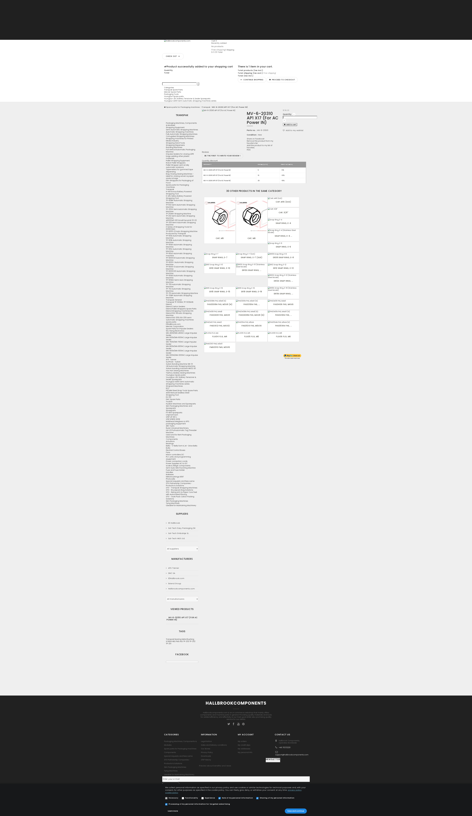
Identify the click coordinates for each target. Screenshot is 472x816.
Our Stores (205, 748)
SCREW (169, 641)
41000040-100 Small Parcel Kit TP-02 (181, 220)
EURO (166, 25)
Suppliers (182, 514)
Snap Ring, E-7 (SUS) (251, 257)
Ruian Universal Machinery (177, 428)
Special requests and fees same (180, 481)
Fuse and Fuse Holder (175, 470)
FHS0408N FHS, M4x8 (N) (252, 315)
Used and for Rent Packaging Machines (178, 435)
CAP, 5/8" (283, 212)
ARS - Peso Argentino (173, 10)
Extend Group (174, 583)
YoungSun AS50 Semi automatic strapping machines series (190, 101)
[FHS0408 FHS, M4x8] (220, 311)
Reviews (205, 152)
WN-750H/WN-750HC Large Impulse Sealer (181, 343)
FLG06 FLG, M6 (283, 336)
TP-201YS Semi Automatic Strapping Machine (181, 210)
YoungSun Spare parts (174, 96)
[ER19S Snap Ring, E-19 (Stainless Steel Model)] (283, 289)
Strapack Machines (174, 386)
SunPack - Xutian (173, 362)
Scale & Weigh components (178, 465)
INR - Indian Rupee (172, 32)
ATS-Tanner (173, 568)
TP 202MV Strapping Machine (178, 213)
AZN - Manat (169, 14)
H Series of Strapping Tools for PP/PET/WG (179, 228)
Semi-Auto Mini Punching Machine (181, 468)
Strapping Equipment (175, 127)
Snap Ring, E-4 (283, 223)
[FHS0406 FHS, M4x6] (283, 301)
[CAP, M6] (251, 216)
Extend (169, 304)
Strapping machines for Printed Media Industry (179, 139)
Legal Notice (206, 741)
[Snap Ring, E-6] (283, 243)
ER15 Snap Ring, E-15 (219, 291)
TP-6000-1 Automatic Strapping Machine (179, 263)
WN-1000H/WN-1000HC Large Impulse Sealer (182, 356)
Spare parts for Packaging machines (183, 107)
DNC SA (171, 573)
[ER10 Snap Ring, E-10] (220, 264)
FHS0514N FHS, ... (283, 325)
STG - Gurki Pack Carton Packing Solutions (180, 497)
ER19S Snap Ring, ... (283, 293)
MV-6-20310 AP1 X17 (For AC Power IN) (182, 618)
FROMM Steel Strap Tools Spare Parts (182, 390)
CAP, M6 (252, 238)
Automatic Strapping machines (180, 132)
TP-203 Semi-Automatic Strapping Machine (181, 223)
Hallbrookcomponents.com (181, 588)
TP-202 (192, 641)
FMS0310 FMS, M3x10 (220, 347)
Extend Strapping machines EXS (179, 311)
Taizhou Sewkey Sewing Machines (180, 373)
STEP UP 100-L (171, 417)
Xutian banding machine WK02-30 (181, 368)
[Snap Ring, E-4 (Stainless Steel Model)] (283, 231)
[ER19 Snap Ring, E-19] (251, 288)
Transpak (206, 107)
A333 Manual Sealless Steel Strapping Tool (177, 393)
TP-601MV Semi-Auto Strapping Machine (179, 281)
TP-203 (186, 641)
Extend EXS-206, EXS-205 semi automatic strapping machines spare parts (180, 319)
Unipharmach (172, 415)
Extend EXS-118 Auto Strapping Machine (179, 314)
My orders (242, 741)
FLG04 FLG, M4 (219, 336)
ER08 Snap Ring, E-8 (283, 257)
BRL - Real (168, 19)
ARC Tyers (170, 426)
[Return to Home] (165, 107)
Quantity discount (210, 160)
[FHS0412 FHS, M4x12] (220, 322)
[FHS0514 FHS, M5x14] (251, 322)
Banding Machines (174, 147)
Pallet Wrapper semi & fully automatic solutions (177, 166)
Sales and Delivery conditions (214, 745)
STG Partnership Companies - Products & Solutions (179, 484)
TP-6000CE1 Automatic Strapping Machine (180, 259)
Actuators (170, 441)
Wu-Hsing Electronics (175, 331)
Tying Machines (172, 503)
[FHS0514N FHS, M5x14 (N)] (283, 322)
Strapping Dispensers (175, 145)
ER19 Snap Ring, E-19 (251, 291)
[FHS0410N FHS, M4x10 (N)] (283, 311)
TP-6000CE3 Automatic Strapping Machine (180, 272)
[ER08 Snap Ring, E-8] (283, 254)
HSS (181, 641)
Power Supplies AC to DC (176, 463)
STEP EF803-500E (173, 419)
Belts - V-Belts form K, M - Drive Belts (181, 446)
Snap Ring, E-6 (283, 246)
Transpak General (174, 300)
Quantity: (287, 114)
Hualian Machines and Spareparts (181, 404)
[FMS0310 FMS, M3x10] (220, 343)
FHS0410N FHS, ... (283, 315)
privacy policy (295, 790)
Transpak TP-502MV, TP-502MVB (179, 302)
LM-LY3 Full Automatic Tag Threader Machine (181, 431)
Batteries (170, 474)
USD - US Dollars (171, 38)
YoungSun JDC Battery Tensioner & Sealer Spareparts (187, 98)
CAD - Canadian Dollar (174, 21)
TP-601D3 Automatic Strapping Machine (179, 276)
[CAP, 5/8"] (283, 209)
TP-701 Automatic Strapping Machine (182, 293)
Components (172, 439)
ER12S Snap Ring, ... (283, 281)
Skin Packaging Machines (177, 501)
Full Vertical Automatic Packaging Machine (180, 150)
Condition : (252, 135)
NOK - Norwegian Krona (174, 34)
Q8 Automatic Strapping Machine (180, 366)
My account (246, 734)
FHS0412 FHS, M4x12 (220, 325)
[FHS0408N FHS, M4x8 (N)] (251, 311)
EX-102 (168, 397)
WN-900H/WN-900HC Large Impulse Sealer (181, 351)
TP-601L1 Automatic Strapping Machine (178, 250)
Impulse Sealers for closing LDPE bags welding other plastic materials (180, 156)
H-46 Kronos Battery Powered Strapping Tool (179, 192)
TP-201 (168, 643)
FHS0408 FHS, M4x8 (220, 315)
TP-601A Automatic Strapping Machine (178, 237)
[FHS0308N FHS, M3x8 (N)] (220, 301)
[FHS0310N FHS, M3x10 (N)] (251, 301)
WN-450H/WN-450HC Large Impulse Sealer (181, 334)
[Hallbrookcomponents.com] (187, 46)
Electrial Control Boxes (175, 450)
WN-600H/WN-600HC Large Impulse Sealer (181, 338)
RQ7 (167, 388)
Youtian (169, 401)
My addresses (244, 748)
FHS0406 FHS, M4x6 (283, 304)
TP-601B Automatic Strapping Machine (178, 241)
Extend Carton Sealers (175, 306)
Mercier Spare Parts (172, 92)
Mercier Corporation (175, 326)
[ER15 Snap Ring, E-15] (220, 288)
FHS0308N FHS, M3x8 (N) (219, 304)
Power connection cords (176, 461)
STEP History (206, 760)
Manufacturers (182, 559)
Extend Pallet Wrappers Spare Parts (181, 308)
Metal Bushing (188, 639)
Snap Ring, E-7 (219, 257)
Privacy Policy (207, 752)
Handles (169, 472)
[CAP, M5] (220, 216)
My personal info (245, 752)
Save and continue (295, 811)
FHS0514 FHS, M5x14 (252, 325)
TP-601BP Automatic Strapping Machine (179, 201)
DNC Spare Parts (173, 399)
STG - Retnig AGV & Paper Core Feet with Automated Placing (181, 493)
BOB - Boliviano (171, 16)
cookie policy (171, 792)
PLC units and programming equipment (178, 458)
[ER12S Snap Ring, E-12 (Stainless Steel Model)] (283, 276)
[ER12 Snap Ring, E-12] (283, 264)
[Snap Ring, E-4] (283, 219)
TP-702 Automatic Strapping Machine (178, 290)
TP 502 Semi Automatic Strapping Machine (180, 206)
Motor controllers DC (175, 454)
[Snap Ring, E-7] (220, 254)
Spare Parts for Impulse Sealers (179, 328)
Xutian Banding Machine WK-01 (179, 364)
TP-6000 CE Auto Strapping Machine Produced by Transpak (181, 232)
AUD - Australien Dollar (174, 12)
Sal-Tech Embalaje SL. (178, 533)
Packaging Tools (171, 94)
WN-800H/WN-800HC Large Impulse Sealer (181, 347)
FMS (178, 641)
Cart (214, 41)
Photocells (170, 479)
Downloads (206, 756)
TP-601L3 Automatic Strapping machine (179, 254)
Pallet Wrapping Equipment (178, 160)
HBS (174, 641)
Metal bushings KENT (175, 476)
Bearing (178, 639)
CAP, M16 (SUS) (283, 202)
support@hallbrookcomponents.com (291, 754)
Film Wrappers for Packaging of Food (179, 181)
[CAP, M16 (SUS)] (283, 198)
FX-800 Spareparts (174, 412)
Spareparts (171, 410)
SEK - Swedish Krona (173, 36)
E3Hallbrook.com (173, 324)
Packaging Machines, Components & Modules (181, 124)
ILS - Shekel (169, 30)
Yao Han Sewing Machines (177, 370)
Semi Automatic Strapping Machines (182, 129)
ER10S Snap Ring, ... (251, 270)
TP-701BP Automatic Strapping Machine (179, 296)
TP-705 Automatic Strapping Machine (178, 285)
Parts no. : (252, 130)
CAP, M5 (220, 238)
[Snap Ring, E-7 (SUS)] (251, 254)
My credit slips (244, 745)
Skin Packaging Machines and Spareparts (179, 407)
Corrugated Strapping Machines (180, 136)
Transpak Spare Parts (173, 90)
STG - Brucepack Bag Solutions (179, 490)
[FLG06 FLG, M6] (283, 333)
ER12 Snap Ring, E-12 (283, 268)
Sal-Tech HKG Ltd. (176, 538)
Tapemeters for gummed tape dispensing (179, 170)
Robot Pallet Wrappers (175, 163)
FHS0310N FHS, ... (251, 304)
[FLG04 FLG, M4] (220, 333)
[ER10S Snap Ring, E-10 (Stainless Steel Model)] (251, 265)
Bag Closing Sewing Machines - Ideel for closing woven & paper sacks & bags (180, 176)
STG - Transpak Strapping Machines (181, 488)
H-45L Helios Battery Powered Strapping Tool (178, 197)
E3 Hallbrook (174, 523)
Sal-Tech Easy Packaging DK (181, 528)
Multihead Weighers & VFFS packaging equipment (177, 422)
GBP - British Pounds (173, 27)
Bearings (170, 443)
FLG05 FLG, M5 (251, 336)
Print (249, 150)
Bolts (168, 448)
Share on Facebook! (255, 139)
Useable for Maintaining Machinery (181, 505)
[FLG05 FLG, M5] (251, 333)
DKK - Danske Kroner (173, 23)
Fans (168, 452)
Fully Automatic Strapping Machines (181, 134)
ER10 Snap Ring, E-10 (219, 268)
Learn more (173, 811)
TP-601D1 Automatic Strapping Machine (179, 245)
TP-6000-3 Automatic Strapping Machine (180, 267)
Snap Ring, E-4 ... (283, 236)
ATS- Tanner (171, 359)
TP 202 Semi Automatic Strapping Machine (180, 217)
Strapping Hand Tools (175, 143)
